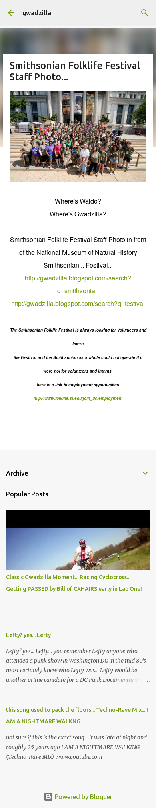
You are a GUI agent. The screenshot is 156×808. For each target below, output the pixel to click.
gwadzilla (36, 12)
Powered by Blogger (82, 796)
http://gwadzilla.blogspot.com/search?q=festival (78, 303)
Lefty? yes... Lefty (28, 635)
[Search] (145, 12)
